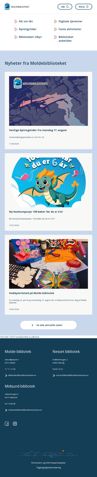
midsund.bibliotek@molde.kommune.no (25, 410)
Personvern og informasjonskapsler (48, 462)
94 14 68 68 (10, 403)
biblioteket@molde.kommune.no (22, 375)
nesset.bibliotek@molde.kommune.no (72, 375)
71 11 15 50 (10, 369)
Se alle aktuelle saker (50, 325)
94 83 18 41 (58, 369)
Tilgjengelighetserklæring (48, 467)
